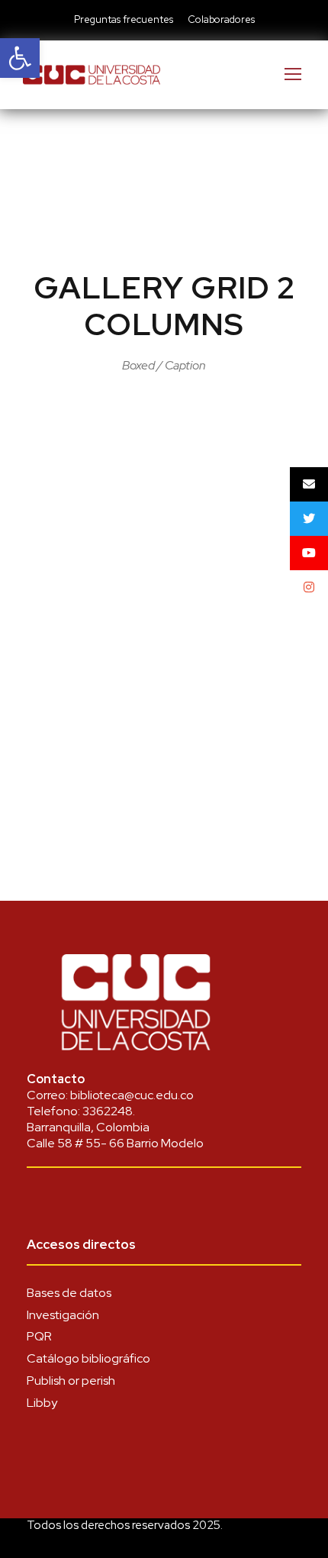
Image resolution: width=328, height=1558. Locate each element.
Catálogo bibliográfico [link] (88, 1358)
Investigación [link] (63, 1315)
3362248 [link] (107, 1111)
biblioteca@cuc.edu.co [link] (132, 1095)
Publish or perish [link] (71, 1381)
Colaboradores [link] (221, 19)
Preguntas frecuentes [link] (123, 19)
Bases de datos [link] (69, 1293)
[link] (20, 58)
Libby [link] (42, 1403)
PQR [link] (39, 1336)
